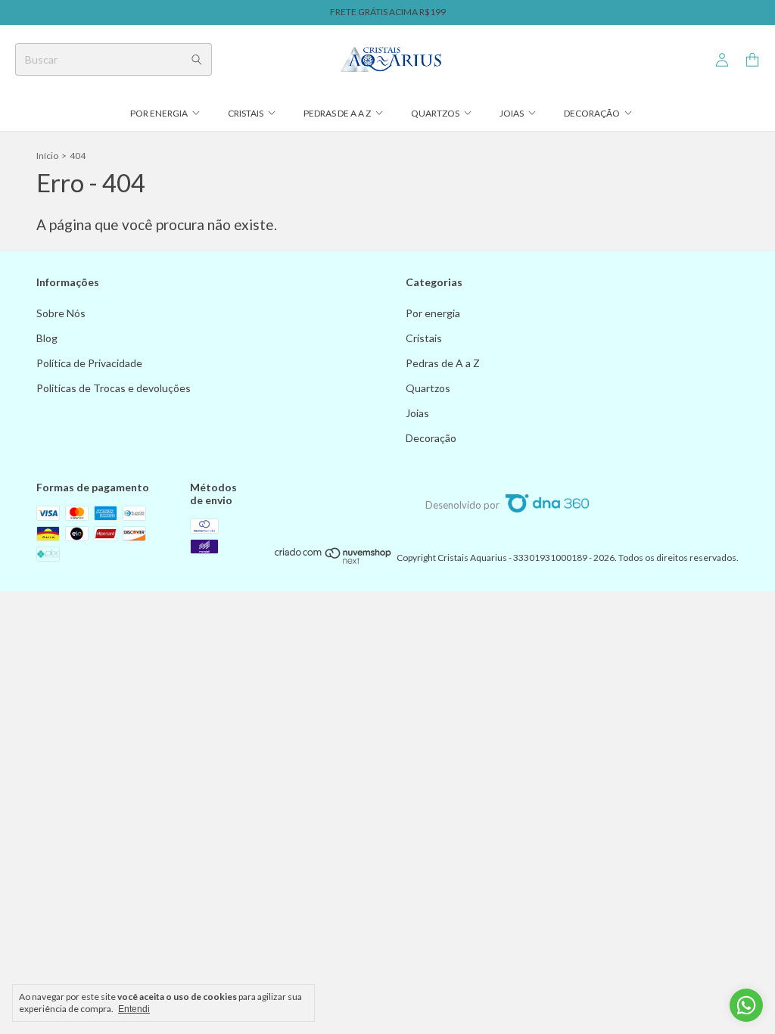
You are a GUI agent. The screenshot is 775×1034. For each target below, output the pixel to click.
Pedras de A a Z (337, 113)
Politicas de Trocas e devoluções (113, 388)
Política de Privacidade (89, 363)
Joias (512, 113)
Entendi (134, 1009)
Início (47, 155)
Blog (47, 338)
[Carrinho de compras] (752, 60)
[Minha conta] (722, 60)
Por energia (159, 113)
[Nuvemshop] (333, 561)
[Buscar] (197, 59)
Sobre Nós (61, 313)
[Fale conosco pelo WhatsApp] (746, 1005)
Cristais (245, 113)
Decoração (592, 113)
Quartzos (435, 113)
